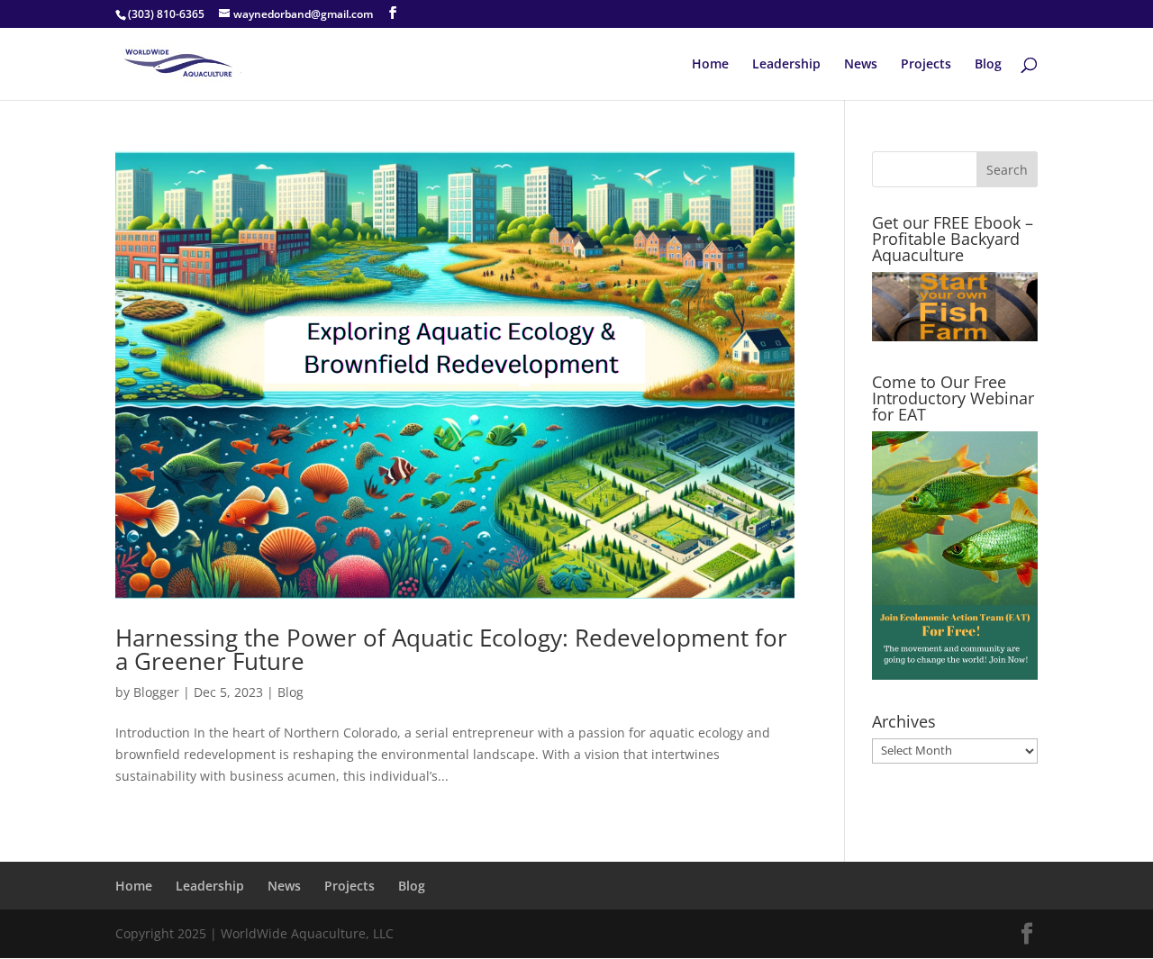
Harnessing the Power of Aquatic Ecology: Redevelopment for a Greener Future (451, 649)
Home (710, 65)
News (860, 65)
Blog (988, 65)
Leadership (786, 65)
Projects (926, 65)
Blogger (156, 692)
